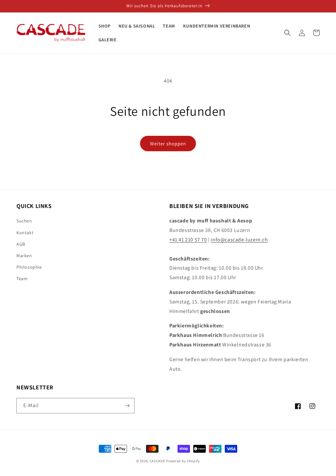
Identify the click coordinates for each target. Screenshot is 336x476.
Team (22, 278)
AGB (20, 244)
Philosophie (29, 267)
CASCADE (157, 461)
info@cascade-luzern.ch (239, 239)
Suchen (24, 221)
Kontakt (24, 233)
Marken (24, 256)
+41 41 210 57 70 (188, 239)
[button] (287, 33)
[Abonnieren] (127, 405)
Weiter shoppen (168, 143)
